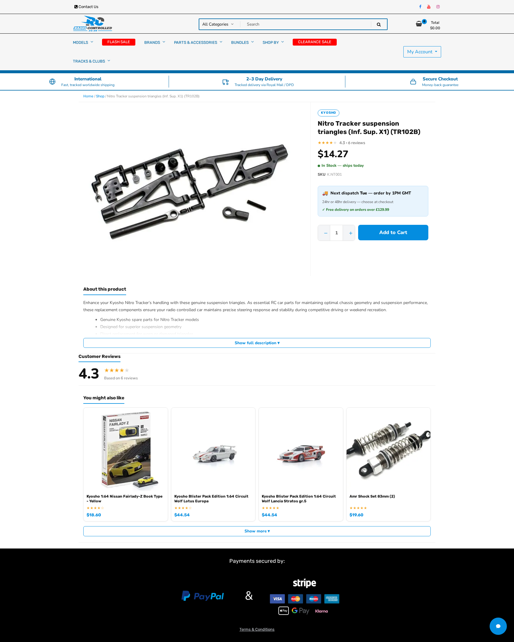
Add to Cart (393, 232)
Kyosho (328, 113)
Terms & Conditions (257, 629)
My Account (420, 52)
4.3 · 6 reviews (352, 143)
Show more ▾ (257, 531)
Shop (100, 96)
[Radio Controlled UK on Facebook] (420, 6)
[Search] (379, 24)
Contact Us (88, 6)
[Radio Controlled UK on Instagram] (438, 6)
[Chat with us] (498, 626)
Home (88, 96)
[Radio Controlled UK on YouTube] (429, 6)
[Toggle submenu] (91, 42)
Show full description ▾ (257, 343)
